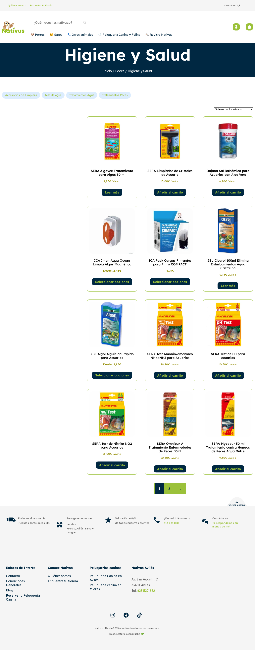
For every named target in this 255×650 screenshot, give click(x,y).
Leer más (112, 192)
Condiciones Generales (15, 583)
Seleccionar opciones (112, 282)
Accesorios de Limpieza (21, 95)
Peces (119, 71)
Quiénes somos (17, 5)
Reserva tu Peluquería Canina (23, 597)
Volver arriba (237, 505)
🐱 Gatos (55, 34)
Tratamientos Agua (81, 95)
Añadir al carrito (170, 192)
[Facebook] (126, 615)
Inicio (107, 71)
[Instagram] (113, 615)
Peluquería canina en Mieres (105, 587)
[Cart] (249, 26)
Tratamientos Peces (115, 95)
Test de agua (53, 95)
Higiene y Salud (128, 55)
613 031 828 (171, 522)
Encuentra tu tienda (41, 5)
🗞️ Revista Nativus (158, 34)
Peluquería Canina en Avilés (106, 578)
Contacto (13, 576)
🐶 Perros (37, 34)
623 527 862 (146, 591)
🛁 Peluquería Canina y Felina (119, 34)
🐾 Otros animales (80, 34)
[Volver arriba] (236, 502)
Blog (9, 590)
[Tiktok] (139, 615)
